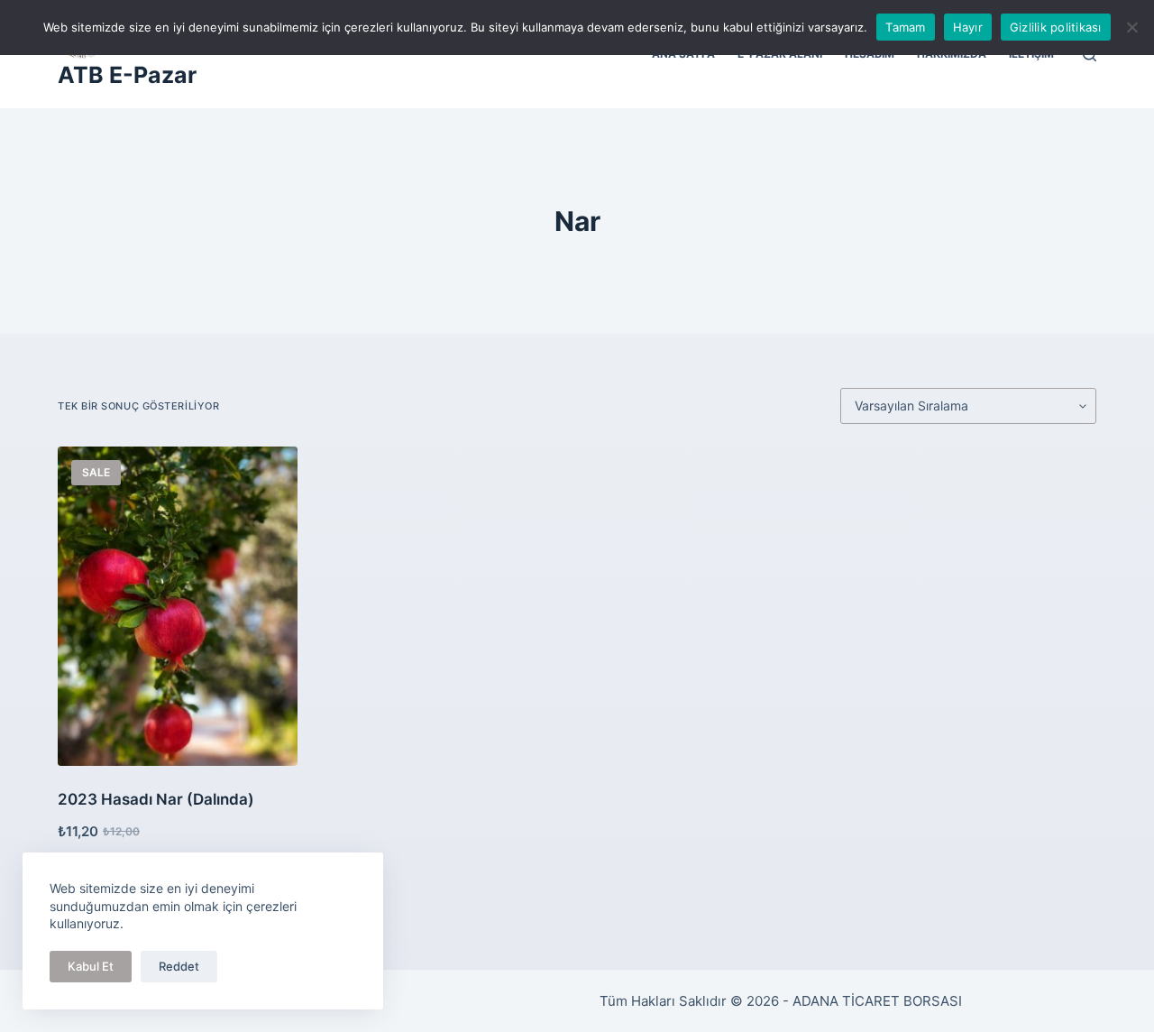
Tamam (905, 27)
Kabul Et (91, 966)
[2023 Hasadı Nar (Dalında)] (178, 606)
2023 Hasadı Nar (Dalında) (156, 799)
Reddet (179, 966)
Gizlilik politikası (1056, 27)
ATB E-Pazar (127, 74)
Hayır (968, 27)
